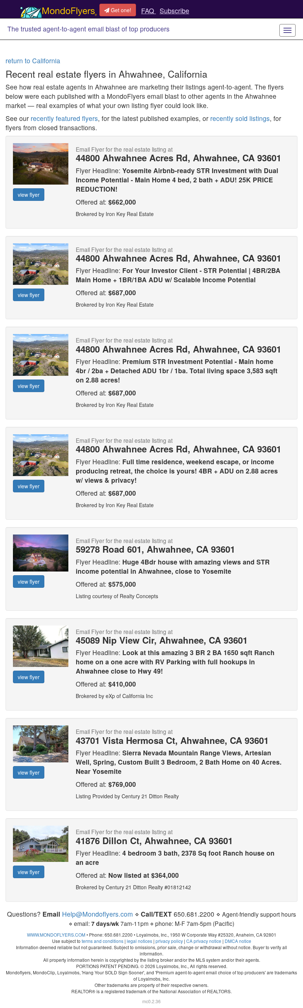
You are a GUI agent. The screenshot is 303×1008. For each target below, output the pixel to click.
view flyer (29, 194)
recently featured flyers (64, 118)
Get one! (120, 10)
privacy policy (169, 941)
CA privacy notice (203, 941)
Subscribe (174, 10)
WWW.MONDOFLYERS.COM (56, 934)
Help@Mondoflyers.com (97, 913)
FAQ (148, 10)
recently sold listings (240, 118)
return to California (33, 60)
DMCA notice (238, 941)
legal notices (139, 941)
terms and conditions (102, 941)
